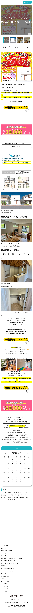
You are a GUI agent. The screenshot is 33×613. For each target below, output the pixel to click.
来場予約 (3, 548)
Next (30, 20)
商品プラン (4, 573)
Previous (3, 20)
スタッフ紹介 (4, 583)
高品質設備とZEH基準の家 (8, 561)
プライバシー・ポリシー (7, 591)
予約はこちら (27, 2)
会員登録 (3, 553)
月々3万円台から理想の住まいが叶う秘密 (11, 558)
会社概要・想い (5, 576)
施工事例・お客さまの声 (7, 568)
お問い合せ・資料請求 (6, 551)
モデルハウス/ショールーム (8, 571)
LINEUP (3, 566)
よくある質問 (4, 588)
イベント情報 (4, 545)
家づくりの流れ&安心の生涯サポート (10, 563)
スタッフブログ (5, 581)
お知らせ (3, 578)
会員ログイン (4, 586)
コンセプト (4, 556)
